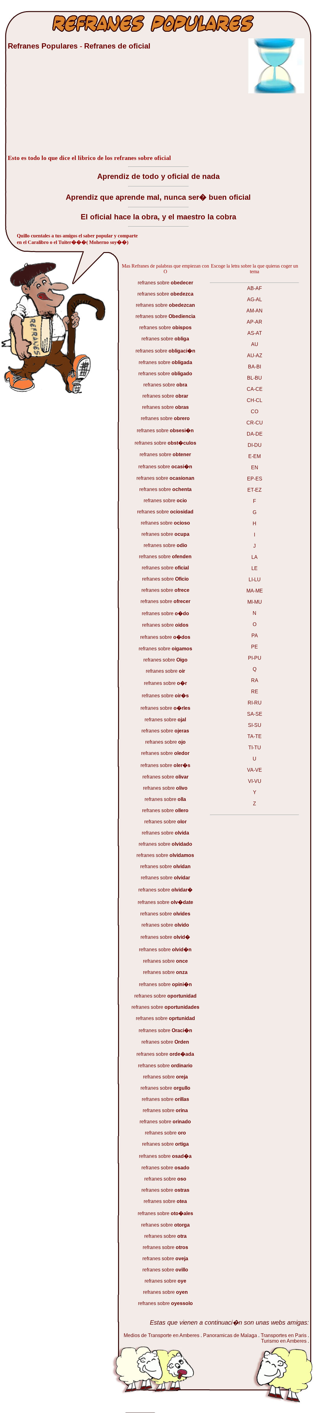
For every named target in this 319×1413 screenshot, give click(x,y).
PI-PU (254, 658)
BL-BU (254, 378)
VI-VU (254, 781)
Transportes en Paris (284, 1335)
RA (254, 680)
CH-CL (254, 400)
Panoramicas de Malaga (230, 1335)
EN (254, 467)
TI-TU (254, 747)
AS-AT (254, 333)
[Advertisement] (54, 105)
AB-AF (254, 288)
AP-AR (254, 322)
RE (254, 691)
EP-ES (254, 478)
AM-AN (254, 310)
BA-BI (254, 366)
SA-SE (254, 714)
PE (254, 646)
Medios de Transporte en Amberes (161, 1335)
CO (254, 411)
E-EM (254, 456)
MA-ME (254, 590)
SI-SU (254, 725)
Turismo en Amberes (284, 1341)
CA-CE (255, 389)
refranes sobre (165, 282)
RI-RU (255, 702)
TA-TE (254, 736)
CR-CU (254, 422)
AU (254, 344)
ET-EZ (254, 490)
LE (254, 568)
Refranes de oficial (117, 46)
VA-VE (254, 770)
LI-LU (255, 579)
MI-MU (254, 602)
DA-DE (255, 434)
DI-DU (255, 445)
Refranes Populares (44, 46)
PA (254, 635)
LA (254, 557)
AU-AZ (254, 355)
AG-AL (254, 299)
